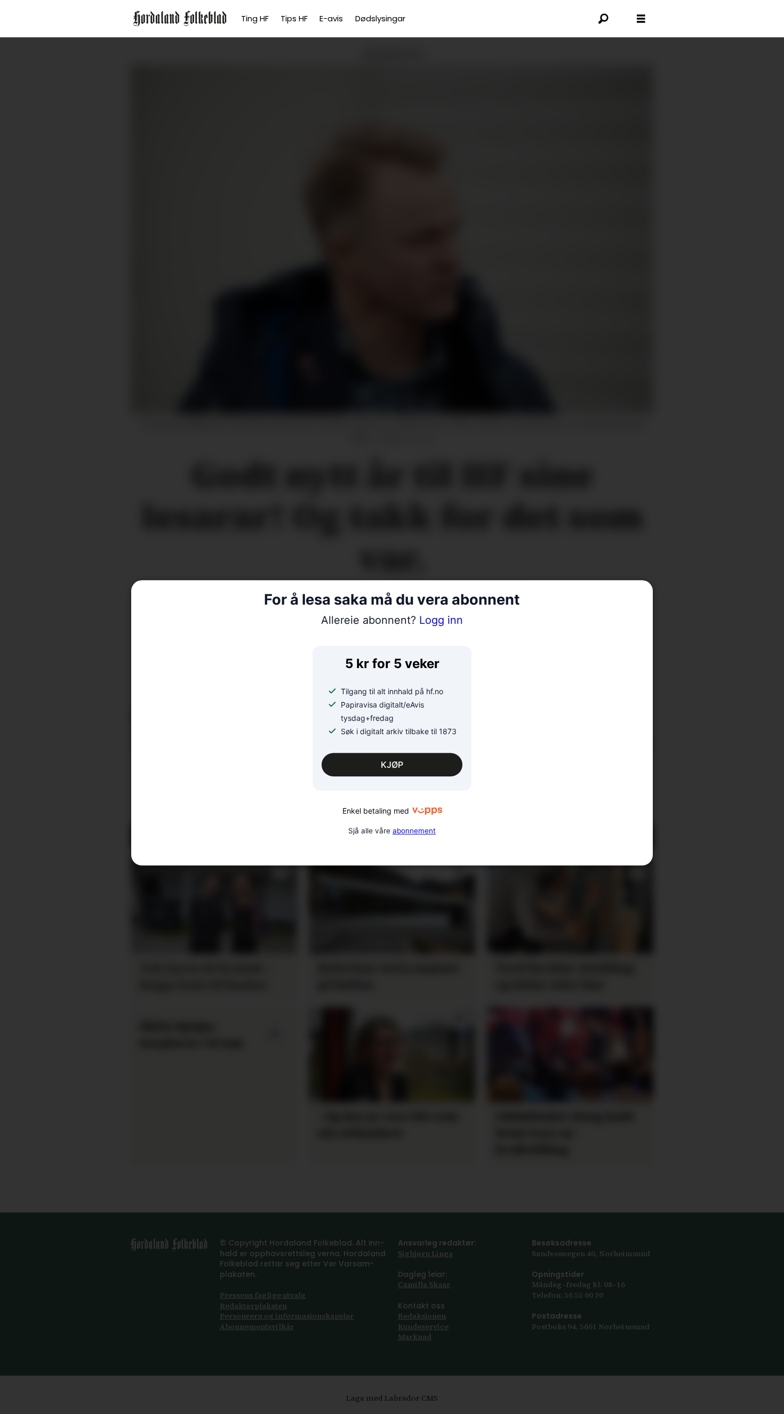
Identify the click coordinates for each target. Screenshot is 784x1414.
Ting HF (255, 18)
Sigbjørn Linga (425, 1253)
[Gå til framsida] (180, 18)
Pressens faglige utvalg (263, 1295)
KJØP (392, 765)
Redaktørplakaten (253, 1305)
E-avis (331, 18)
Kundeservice (423, 1326)
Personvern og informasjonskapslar (287, 1316)
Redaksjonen (422, 1316)
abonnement (414, 830)
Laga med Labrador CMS (392, 1398)
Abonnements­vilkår (257, 1326)
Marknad (414, 1336)
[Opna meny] (641, 19)
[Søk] (603, 18)
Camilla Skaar (424, 1284)
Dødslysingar (380, 18)
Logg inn (392, 620)
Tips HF (294, 18)
